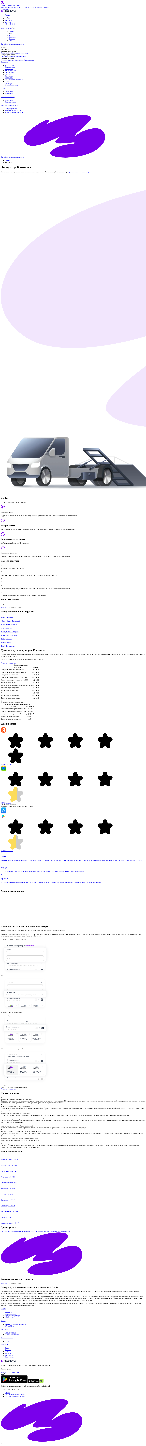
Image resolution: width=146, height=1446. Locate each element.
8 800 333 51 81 (10, 24)
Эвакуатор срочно (11, 109)
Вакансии (8, 1350)
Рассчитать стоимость (8, 663)
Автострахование (7, 1338)
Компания (4, 1344)
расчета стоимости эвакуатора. (79, 172)
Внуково (8, 56)
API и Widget (9, 1326)
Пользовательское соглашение (15, 1394)
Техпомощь (67, 1231)
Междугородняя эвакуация (54, 1231)
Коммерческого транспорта (14, 79)
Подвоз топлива (10, 102)
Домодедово (16, 53)
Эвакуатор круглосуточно (13, 110)
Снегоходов (9, 69)
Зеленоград (24, 53)
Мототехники (9, 65)
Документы (9, 1355)
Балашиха (4, 53)
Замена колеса (9, 100)
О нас (7, 1348)
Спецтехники (9, 72)
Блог (6, 1351)
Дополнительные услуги (9, 105)
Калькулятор (9, 93)
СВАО (3, 56)
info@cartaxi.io (16, 1372)
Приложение (9, 1357)
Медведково (15, 56)
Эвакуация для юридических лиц (16, 1324)
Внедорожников (10, 70)
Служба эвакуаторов (8, 1231)
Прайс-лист (9, 91)
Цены (3, 88)
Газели (7, 81)
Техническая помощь (8, 97)
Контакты (8, 22)
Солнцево (22, 56)
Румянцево (4, 60)
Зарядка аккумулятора (12, 1316)
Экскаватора (9, 78)
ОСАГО (7, 1341)
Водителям (8, 20)
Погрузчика (9, 76)
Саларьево (11, 60)
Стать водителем (10, 1333)
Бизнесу (7, 18)
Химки (9, 53)
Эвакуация (4, 62)
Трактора (8, 74)
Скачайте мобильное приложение (12, 44)
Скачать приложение (12, 1334)
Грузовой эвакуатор (11, 85)
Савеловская (19, 60)
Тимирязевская (29, 60)
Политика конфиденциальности (16, 1396)
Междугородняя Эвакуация (14, 112)
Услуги (3, 1309)
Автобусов (8, 83)
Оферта (7, 1393)
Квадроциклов (10, 67)
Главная (7, 15)
